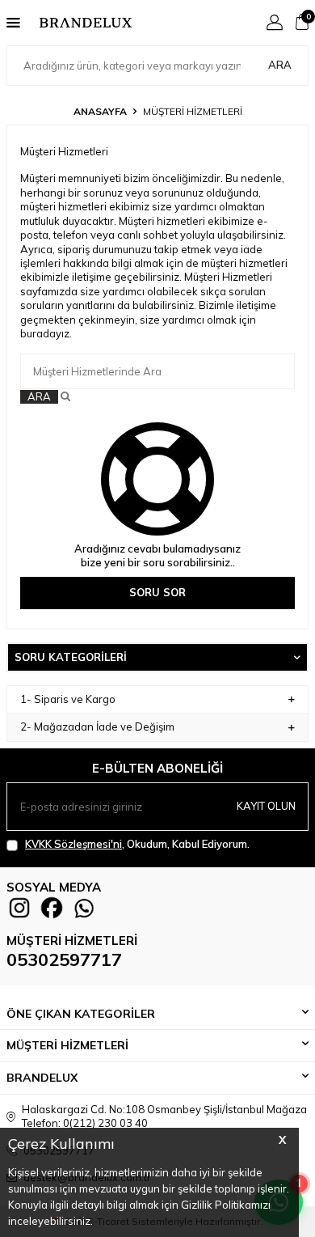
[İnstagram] (19, 908)
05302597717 (64, 959)
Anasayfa (100, 111)
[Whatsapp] (84, 908)
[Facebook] (52, 908)
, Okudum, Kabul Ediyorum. (137, 843)
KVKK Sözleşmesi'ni (73, 843)
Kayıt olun (266, 805)
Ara (280, 64)
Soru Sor (157, 592)
